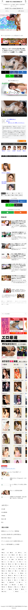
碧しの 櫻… (19, 150)
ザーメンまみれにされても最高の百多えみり (12, 541)
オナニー (9, 193)
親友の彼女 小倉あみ (6, 537)
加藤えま (24, 150)
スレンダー (15, 193)
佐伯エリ (8, 121)
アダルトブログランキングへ (8, 468)
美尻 (17, 195)
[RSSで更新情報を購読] (20, 212)
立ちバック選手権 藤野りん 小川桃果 (10, 544)
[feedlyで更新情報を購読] (7, 212)
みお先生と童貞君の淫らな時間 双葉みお (11, 534)
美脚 (21, 195)
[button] (18, 76)
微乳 (10, 195)
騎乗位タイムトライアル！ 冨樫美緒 (10, 531)
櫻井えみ (3, 150)
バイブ (21, 193)
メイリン (8, 150)
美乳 (14, 195)
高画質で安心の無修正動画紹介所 (14, 1)
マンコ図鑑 (5, 195)
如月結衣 (13, 150)
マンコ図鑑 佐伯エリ (11, 119)
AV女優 (4, 193)
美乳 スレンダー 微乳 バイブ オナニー (16, 122)
